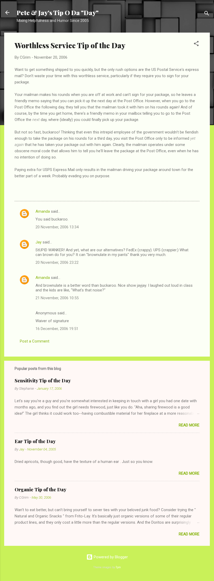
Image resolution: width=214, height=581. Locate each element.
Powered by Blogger (110, 557)
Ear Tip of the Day (35, 441)
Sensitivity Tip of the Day (43, 380)
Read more (189, 425)
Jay (38, 242)
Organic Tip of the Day (40, 489)
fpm (118, 567)
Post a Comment (34, 341)
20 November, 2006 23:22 (57, 262)
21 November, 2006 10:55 (57, 298)
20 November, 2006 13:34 (57, 227)
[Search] (207, 14)
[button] (196, 44)
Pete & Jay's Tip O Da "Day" (58, 12)
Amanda (42, 211)
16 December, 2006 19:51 (56, 328)
